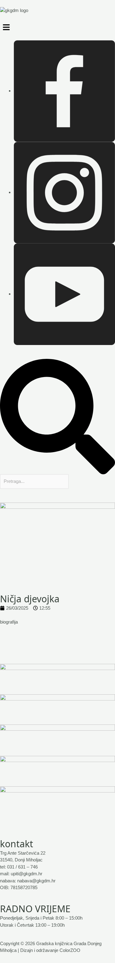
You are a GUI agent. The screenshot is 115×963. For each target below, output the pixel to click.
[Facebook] (64, 90)
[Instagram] (64, 192)
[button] (57, 27)
